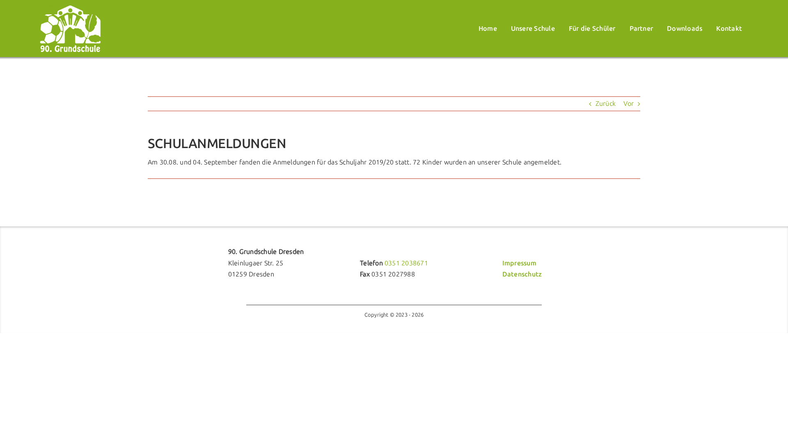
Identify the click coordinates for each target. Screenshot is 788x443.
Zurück (606, 103)
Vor (628, 103)
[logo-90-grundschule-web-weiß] (70, 7)
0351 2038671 (406, 263)
